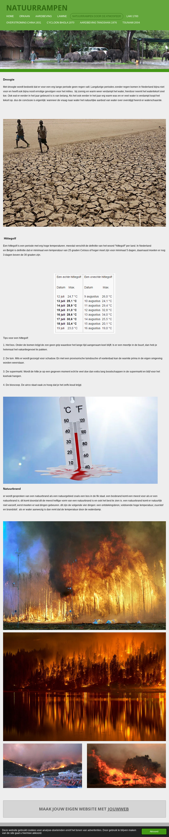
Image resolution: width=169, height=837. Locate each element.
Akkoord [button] (154, 831)
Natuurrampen (37, 8)
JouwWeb (118, 809)
